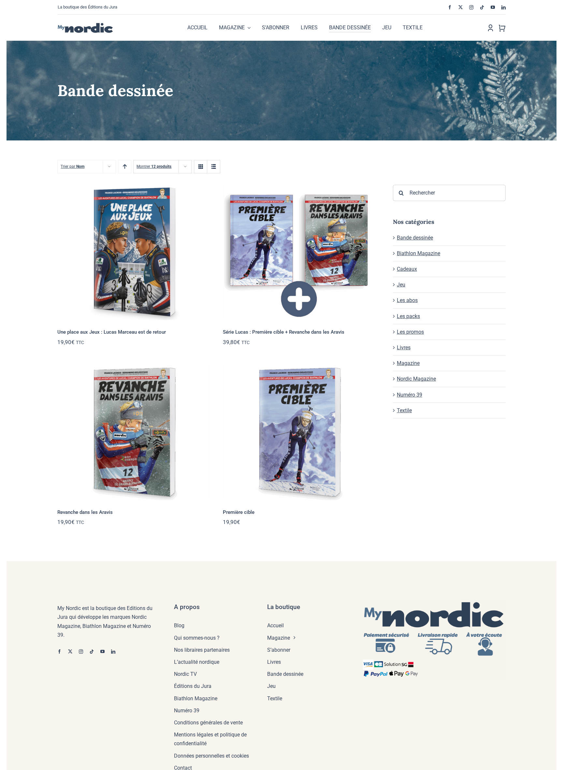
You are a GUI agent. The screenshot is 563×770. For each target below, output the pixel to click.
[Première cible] (299, 432)
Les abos (407, 300)
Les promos (410, 332)
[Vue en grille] (200, 166)
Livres (404, 347)
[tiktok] (482, 7)
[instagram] (471, 7)
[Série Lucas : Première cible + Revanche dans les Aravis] (299, 252)
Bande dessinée (415, 238)
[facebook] (450, 7)
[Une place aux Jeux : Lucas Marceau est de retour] (133, 252)
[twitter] (460, 7)
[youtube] (493, 7)
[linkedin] (503, 7)
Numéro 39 (409, 395)
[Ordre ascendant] (124, 166)
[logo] (91, 25)
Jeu (401, 285)
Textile (404, 410)
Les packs (408, 316)
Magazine (408, 363)
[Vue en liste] (213, 166)
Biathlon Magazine (418, 253)
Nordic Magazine (416, 379)
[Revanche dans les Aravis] (133, 432)
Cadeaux (407, 269)
